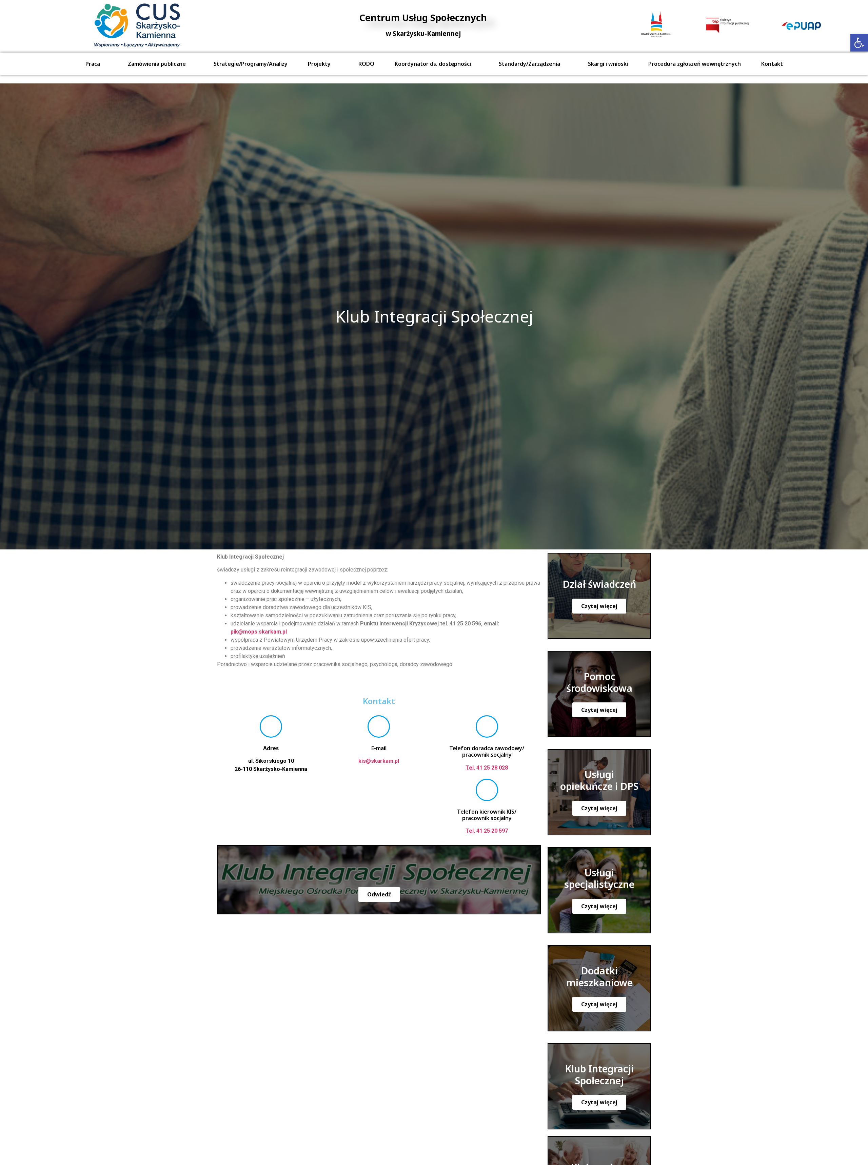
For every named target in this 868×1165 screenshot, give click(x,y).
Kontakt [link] (772, 63)
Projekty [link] (319, 63)
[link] (859, 43)
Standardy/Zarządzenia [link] (529, 63)
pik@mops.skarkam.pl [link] (259, 631)
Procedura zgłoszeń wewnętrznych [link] (694, 63)
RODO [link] (366, 63)
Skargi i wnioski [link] (608, 63)
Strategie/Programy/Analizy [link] (251, 63)
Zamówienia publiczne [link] (157, 63)
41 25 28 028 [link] (487, 767)
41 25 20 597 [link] (487, 831)
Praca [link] (92, 63)
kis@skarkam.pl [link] (378, 761)
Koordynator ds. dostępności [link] (433, 63)
